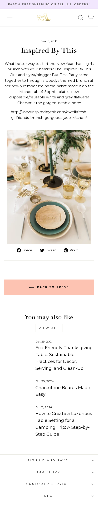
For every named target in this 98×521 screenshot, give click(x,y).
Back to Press (52, 287)
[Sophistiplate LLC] (44, 17)
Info (48, 495)
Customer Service (48, 484)
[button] (80, 17)
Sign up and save (48, 460)
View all (49, 328)
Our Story (47, 472)
